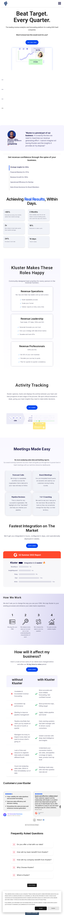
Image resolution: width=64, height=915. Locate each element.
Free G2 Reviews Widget (32, 826)
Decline (53, 908)
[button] (59, 3)
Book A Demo (32, 545)
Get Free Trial (32, 42)
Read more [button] (17, 809)
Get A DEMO (32, 407)
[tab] (32, 167)
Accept (41, 908)
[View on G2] (14, 820)
